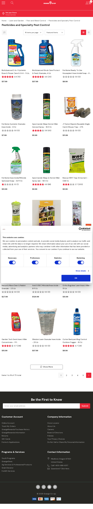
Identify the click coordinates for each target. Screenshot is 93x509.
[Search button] (12, 2)
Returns (5, 436)
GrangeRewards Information (13, 432)
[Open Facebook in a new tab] (38, 487)
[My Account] (87, 2)
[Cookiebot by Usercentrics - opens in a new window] (80, 229)
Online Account (8, 423)
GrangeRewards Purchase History (16, 429)
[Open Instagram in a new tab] (44, 487)
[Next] (88, 375)
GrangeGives (7, 461)
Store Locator (53, 423)
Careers (50, 429)
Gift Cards (6, 439)
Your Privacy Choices (56, 439)
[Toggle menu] (3, 3)
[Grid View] (83, 32)
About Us (51, 426)
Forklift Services (8, 471)
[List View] (88, 32)
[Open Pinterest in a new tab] (55, 487)
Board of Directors (55, 432)
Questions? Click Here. (60, 468)
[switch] (35, 262)
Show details (81, 271)
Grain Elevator (7, 468)
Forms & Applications (11, 442)
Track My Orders (9, 426)
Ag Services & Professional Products (17, 464)
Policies (50, 436)
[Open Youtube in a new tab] (49, 487)
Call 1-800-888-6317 (59, 465)
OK (76, 278)
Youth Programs (8, 458)
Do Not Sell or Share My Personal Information (65, 442)
